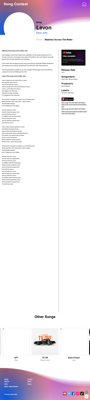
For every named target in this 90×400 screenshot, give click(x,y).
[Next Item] (87, 348)
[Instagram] (77, 393)
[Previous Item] (3, 348)
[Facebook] (73, 393)
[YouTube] (65, 393)
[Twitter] (69, 393)
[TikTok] (82, 393)
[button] (84, 4)
